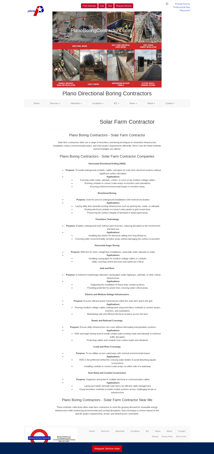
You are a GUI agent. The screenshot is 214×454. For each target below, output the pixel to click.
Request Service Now (107, 448)
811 (116, 103)
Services (54, 103)
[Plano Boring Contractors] (51, 438)
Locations (97, 103)
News (133, 103)
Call (102, 6)
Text (110, 6)
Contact (169, 103)
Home (36, 103)
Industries (76, 103)
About (150, 103)
